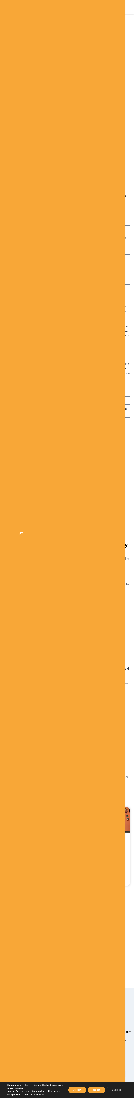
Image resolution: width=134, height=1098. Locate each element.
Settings (116, 1090)
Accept (77, 1090)
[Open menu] (131, 7)
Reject (96, 1090)
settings (40, 1094)
